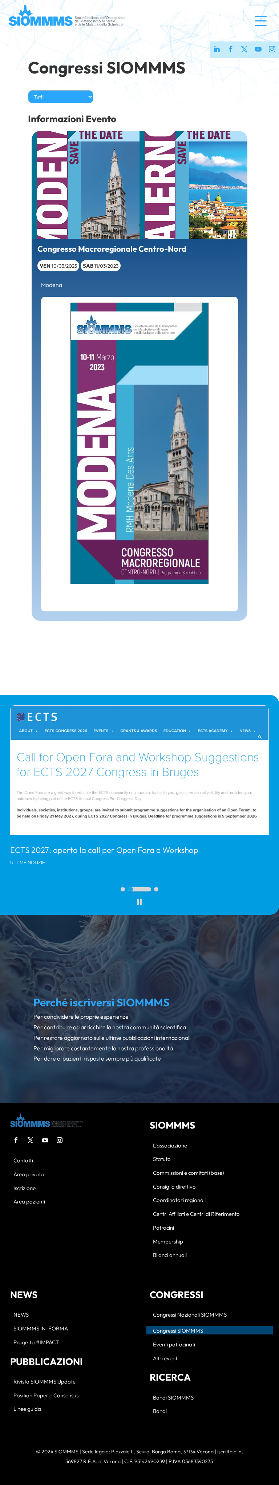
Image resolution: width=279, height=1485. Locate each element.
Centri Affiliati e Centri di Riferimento (196, 1214)
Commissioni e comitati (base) (188, 1173)
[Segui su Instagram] (59, 1140)
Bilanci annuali (170, 1255)
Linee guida (27, 1409)
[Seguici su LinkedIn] (217, 49)
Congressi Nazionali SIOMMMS (190, 1315)
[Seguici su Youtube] (258, 49)
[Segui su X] (30, 1140)
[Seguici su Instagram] (272, 49)
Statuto (162, 1159)
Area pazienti (29, 1202)
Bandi (160, 1411)
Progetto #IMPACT (36, 1343)
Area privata (28, 1174)
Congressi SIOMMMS (106, 67)
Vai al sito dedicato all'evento (139, 594)
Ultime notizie (27, 862)
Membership (168, 1242)
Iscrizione (24, 1188)
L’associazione (170, 1146)
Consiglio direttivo (174, 1187)
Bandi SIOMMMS (173, 1398)
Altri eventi (165, 1359)
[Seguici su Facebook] (231, 49)
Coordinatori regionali (179, 1200)
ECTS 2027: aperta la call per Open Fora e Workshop (104, 850)
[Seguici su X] (244, 49)
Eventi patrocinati (174, 1345)
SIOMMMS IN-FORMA (40, 1329)
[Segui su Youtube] (45, 1140)
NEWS (21, 1315)
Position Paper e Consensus (45, 1396)
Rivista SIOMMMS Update (44, 1382)
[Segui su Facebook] (16, 1140)
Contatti (23, 1161)
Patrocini (163, 1228)
